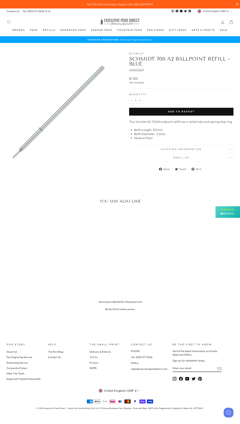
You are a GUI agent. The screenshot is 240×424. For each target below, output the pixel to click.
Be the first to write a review (120, 309)
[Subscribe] (219, 368)
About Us (12, 351)
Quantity (138, 94)
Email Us (181, 157)
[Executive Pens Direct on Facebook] (181, 379)
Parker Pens (101, 30)
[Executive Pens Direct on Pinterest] (200, 379)
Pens (34, 30)
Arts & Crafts (203, 30)
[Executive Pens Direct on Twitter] (194, 379)
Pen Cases (155, 30)
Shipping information (181, 149)
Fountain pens (129, 30)
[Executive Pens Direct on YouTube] (187, 379)
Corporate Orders (17, 368)
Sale (224, 30)
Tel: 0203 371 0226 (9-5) (37, 11)
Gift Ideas (178, 30)
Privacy (93, 362)
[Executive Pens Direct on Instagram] (174, 379)
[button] (120, 309)
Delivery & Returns (100, 351)
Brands (19, 30)
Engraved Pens (73, 30)
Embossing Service (17, 362)
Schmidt (136, 53)
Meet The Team (15, 373)
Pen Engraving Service (19, 357)
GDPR (93, 368)
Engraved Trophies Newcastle (23, 378)
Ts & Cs (93, 357)
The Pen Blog (55, 351)
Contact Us (13, 11)
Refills (49, 30)
